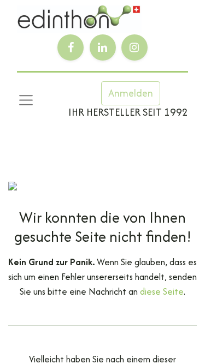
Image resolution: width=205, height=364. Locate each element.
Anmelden (130, 93)
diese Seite (162, 291)
